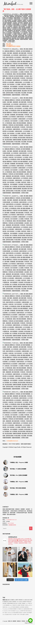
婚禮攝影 (14, 601)
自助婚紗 (10, 601)
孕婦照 (29, 603)
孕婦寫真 (24, 601)
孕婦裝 (13, 605)
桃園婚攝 (17, 607)
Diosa (4, 614)
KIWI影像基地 (22, 607)
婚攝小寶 (7, 599)
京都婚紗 (23, 603)
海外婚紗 (5, 603)
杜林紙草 (22, 610)
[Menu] (30, 3)
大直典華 (26, 614)
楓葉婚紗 (15, 609)
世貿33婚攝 (22, 614)
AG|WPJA (6, 610)
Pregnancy (18, 610)
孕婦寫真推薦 (10, 603)
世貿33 (18, 614)
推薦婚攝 (20, 599)
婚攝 (4, 599)
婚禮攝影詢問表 (12, 525)
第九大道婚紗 (18, 605)
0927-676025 (11, 523)
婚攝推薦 (7, 605)
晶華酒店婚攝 (26, 609)
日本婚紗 (19, 603)
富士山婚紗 (5, 612)
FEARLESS (9, 612)
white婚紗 (24, 612)
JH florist (9, 607)
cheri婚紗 (16, 599)
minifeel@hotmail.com (11, 519)
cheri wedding (19, 601)
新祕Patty (30, 610)
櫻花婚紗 (23, 605)
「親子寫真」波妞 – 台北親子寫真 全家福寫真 (17, 10)
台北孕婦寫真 (10, 609)
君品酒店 (20, 612)
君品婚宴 (7, 614)
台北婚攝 (12, 599)
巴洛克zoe (27, 605)
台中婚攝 (19, 609)
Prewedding (5, 609)
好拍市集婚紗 (29, 612)
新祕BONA (29, 601)
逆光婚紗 (15, 614)
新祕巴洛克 (15, 603)
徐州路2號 (13, 610)
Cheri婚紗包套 (26, 599)
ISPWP (9, 610)
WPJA (22, 609)
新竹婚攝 (13, 607)
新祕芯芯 (11, 614)
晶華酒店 (26, 607)
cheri (27, 603)
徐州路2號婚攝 (15, 612)
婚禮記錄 (6, 601)
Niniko (11, 605)
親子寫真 (26, 610)
